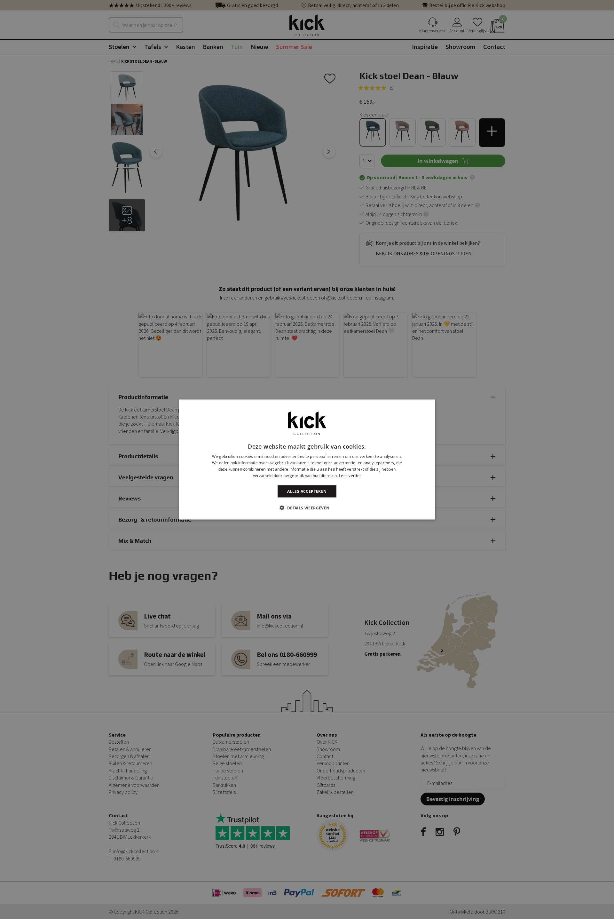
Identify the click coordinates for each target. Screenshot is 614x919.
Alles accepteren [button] (307, 491)
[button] (306, 507)
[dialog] (307, 460)
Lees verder (350, 475)
